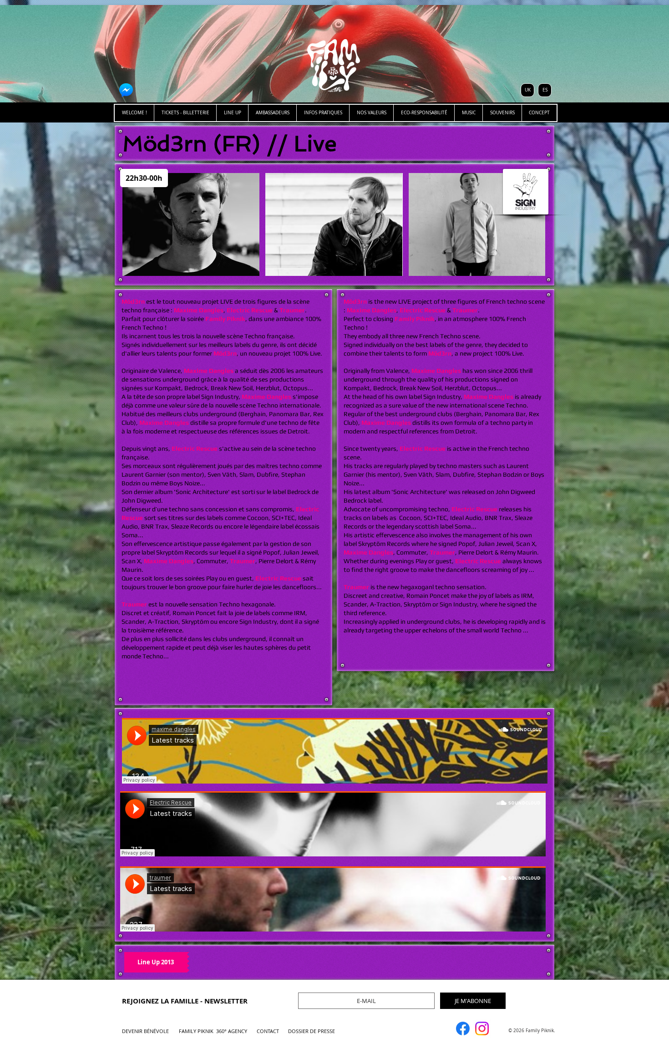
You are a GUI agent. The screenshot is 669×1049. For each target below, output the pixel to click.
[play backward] (133, 224)
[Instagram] (482, 1028)
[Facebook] (463, 1028)
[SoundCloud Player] (334, 751)
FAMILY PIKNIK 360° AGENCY (212, 1031)
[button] (190, 224)
